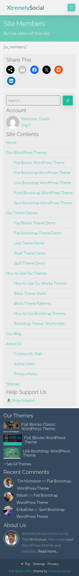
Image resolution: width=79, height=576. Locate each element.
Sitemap (13, 383)
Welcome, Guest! (35, 118)
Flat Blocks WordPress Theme (39, 162)
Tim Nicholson (29, 480)
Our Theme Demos (22, 212)
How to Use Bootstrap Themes (39, 313)
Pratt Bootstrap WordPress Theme (43, 192)
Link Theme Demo (29, 243)
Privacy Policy (25, 373)
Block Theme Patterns (32, 303)
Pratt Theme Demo (30, 253)
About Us (14, 343)
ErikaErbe (24, 509)
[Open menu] (71, 7)
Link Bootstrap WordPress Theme (42, 182)
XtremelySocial (59, 571)
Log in (26, 124)
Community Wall (28, 353)
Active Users (24, 363)
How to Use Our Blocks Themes (40, 283)
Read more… (48, 551)
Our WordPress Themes (26, 152)
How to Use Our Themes (26, 273)
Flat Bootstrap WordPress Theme (42, 172)
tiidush (22, 495)
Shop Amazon (23, 400)
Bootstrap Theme (29, 323)
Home (11, 142)
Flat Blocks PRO (21, 571)
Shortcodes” (55, 323)
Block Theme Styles (30, 293)
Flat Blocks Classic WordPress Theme (38, 426)
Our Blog (13, 333)
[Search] (68, 100)
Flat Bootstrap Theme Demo (37, 232)
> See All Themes (17, 463)
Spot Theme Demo (29, 263)
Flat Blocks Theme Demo (35, 222)
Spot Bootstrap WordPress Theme (43, 202)
